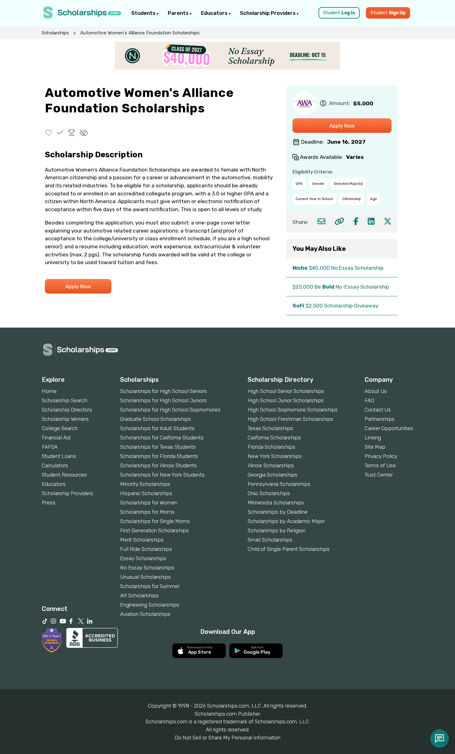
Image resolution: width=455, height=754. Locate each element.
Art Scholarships (139, 595)
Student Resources (64, 475)
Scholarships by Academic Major (286, 521)
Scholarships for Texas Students (158, 447)
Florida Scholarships (271, 447)
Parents (179, 13)
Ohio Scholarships (269, 493)
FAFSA (50, 447)
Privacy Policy (381, 456)
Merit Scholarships (142, 540)
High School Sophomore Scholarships (293, 410)
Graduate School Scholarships (155, 419)
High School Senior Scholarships (286, 391)
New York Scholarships (275, 456)
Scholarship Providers (268, 13)
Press (48, 502)
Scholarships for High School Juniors (163, 400)
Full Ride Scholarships (146, 549)
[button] (49, 132)
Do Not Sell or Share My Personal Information (227, 737)
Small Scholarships (270, 540)
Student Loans (59, 456)
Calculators (55, 465)
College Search (60, 428)
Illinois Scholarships (271, 465)
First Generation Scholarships (154, 530)
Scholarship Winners (65, 419)
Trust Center (379, 475)
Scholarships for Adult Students (157, 428)
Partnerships (380, 419)
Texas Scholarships (270, 428)
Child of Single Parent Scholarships (289, 549)
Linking (373, 437)
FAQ (369, 400)
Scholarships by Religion (277, 530)
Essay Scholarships (143, 558)
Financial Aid (56, 437)
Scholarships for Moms (147, 512)
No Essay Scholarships (147, 567)
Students (144, 13)
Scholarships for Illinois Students (158, 465)
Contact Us (378, 410)
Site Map (375, 447)
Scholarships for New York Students (162, 475)
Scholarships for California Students (162, 437)
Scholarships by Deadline (278, 512)
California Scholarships (274, 437)
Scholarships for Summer (150, 586)
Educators (215, 13)
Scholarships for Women (148, 502)
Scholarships (55, 33)
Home (49, 391)
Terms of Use (380, 465)
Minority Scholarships (145, 484)
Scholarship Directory (67, 410)
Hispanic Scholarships (146, 493)
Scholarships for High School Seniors (163, 391)
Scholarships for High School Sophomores (170, 410)
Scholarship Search (64, 400)
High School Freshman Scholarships (290, 419)
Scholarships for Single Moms (155, 521)
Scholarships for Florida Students (159, 456)
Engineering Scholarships (149, 605)
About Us (376, 391)
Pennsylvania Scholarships (279, 484)
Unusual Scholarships (145, 577)
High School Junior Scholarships (286, 400)
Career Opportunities (389, 428)
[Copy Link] (339, 221)
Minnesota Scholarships (276, 502)
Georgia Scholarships (272, 475)
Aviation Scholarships (145, 614)
